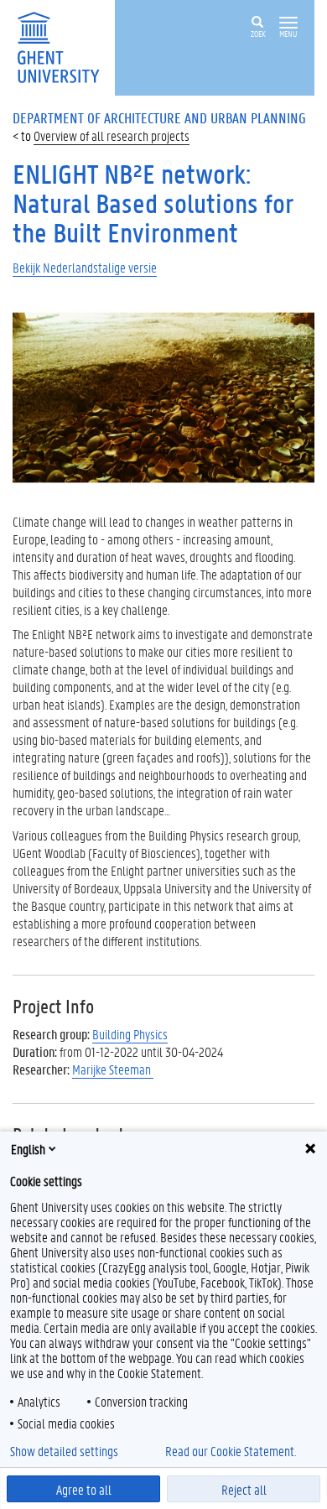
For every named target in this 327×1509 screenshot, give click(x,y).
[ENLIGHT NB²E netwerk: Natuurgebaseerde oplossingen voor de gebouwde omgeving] (163, 395)
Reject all (244, 1489)
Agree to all (84, 1489)
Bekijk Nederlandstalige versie (85, 267)
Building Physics (130, 1034)
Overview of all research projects (111, 135)
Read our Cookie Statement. (230, 1451)
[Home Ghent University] (64, 46)
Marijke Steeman (112, 1069)
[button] (288, 23)
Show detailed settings (64, 1451)
